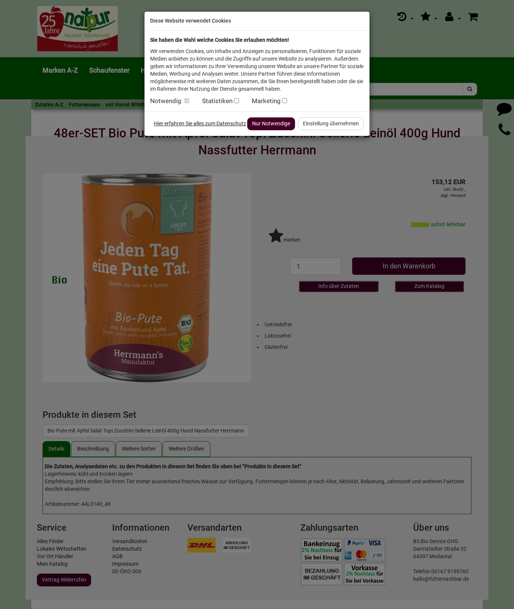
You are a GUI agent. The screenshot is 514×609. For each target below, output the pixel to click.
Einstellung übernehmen (331, 123)
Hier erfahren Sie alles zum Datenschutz (200, 123)
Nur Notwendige (271, 123)
